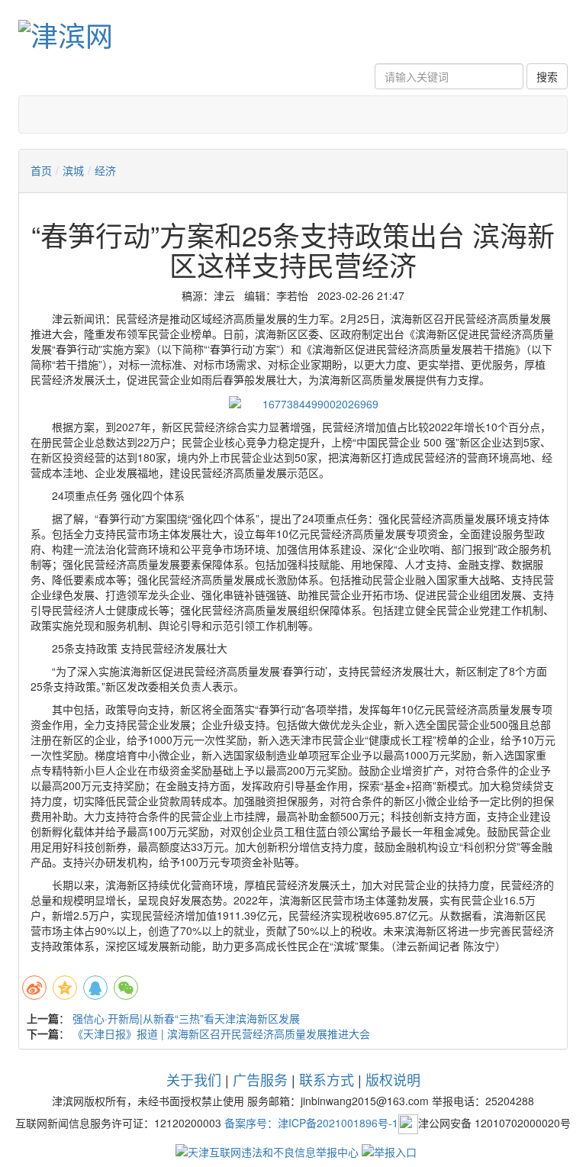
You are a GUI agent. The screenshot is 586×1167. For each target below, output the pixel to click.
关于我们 (193, 1079)
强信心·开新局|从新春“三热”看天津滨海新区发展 (186, 1018)
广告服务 (260, 1079)
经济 (105, 170)
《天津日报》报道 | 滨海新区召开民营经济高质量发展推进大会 (221, 1033)
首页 (41, 170)
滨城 (73, 170)
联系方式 (326, 1079)
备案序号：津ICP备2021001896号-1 (311, 1122)
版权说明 (392, 1079)
